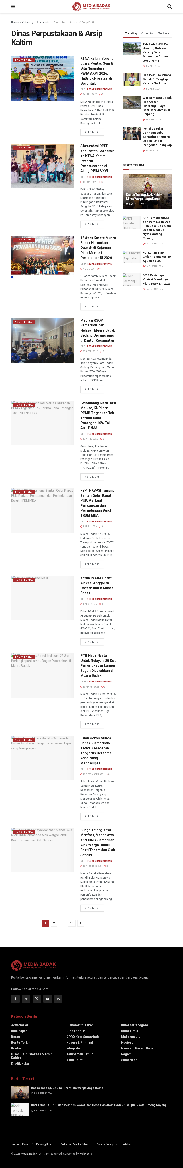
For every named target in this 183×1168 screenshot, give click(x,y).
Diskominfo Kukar (79, 1025)
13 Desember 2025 (92, 774)
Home (15, 22)
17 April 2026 (90, 439)
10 (71, 923)
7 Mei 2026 (88, 269)
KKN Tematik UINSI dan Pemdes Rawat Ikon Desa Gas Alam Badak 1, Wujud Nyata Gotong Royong (99, 1105)
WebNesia (85, 1153)
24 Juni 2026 (89, 94)
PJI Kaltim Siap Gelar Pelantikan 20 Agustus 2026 (157, 256)
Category (27, 22)
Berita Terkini (21, 1042)
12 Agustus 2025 (92, 866)
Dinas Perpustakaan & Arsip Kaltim (75, 22)
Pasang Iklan (44, 1144)
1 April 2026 (89, 526)
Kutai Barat (74, 1060)
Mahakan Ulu (130, 1037)
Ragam (126, 1054)
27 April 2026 (90, 351)
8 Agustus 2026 (154, 243)
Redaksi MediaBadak (99, 89)
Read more (92, 132)
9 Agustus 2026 (137, 204)
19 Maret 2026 (90, 687)
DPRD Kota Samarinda (83, 1037)
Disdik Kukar (20, 1063)
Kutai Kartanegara (134, 1025)
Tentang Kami (20, 1144)
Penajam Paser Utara (137, 1048)
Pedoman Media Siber (74, 1144)
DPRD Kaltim (75, 1031)
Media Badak (29, 1153)
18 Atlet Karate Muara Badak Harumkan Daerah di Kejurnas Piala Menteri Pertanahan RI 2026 (98, 248)
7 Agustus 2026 (154, 266)
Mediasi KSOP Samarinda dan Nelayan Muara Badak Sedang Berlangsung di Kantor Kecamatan (97, 330)
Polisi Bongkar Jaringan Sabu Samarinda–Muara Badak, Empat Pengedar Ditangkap (157, 137)
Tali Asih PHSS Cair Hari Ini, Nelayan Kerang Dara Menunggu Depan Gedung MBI (156, 52)
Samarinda (129, 1060)
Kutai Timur (130, 1031)
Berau (15, 1037)
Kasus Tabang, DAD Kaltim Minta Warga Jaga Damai (67, 1088)
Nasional (127, 1042)
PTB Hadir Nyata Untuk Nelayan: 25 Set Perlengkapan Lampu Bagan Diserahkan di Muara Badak (97, 665)
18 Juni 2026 (89, 182)
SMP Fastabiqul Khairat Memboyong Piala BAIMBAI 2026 (157, 279)
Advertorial (43, 22)
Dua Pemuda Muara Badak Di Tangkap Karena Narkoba (157, 79)
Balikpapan (19, 1031)
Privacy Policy (104, 1144)
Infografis (73, 1048)
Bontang (17, 1048)
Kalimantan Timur (79, 1054)
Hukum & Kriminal (79, 1042)
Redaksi (126, 1144)
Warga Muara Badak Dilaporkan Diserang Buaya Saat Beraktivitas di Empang (157, 106)
